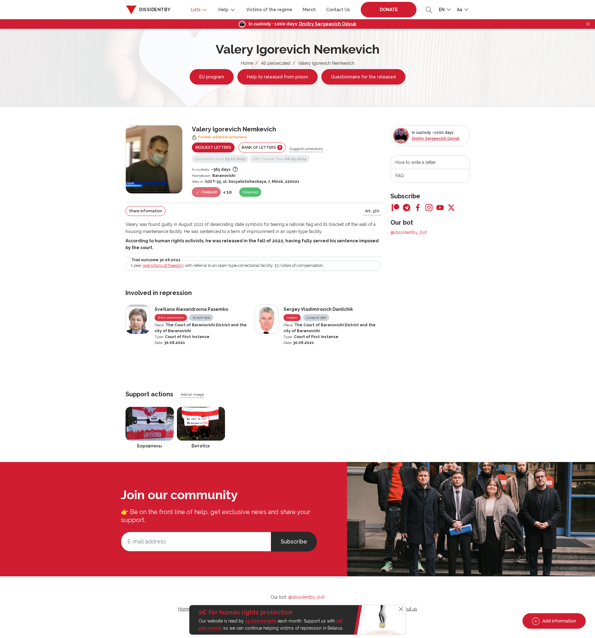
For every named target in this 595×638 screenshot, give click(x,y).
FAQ (399, 175)
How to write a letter (415, 162)
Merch (309, 9)
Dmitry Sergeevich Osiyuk (327, 23)
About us (408, 608)
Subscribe (294, 541)
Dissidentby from (220, 159)
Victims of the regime (269, 9)
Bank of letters (261, 147)
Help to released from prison (277, 76)
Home (247, 63)
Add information (558, 620)
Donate (389, 9)
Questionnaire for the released (363, 76)
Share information (145, 211)
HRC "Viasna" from (279, 159)
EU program (211, 76)
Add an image (192, 394)
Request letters (213, 147)
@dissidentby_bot (408, 232)
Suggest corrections (306, 149)
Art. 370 (372, 211)
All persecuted (275, 63)
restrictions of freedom (163, 265)
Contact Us (338, 9)
